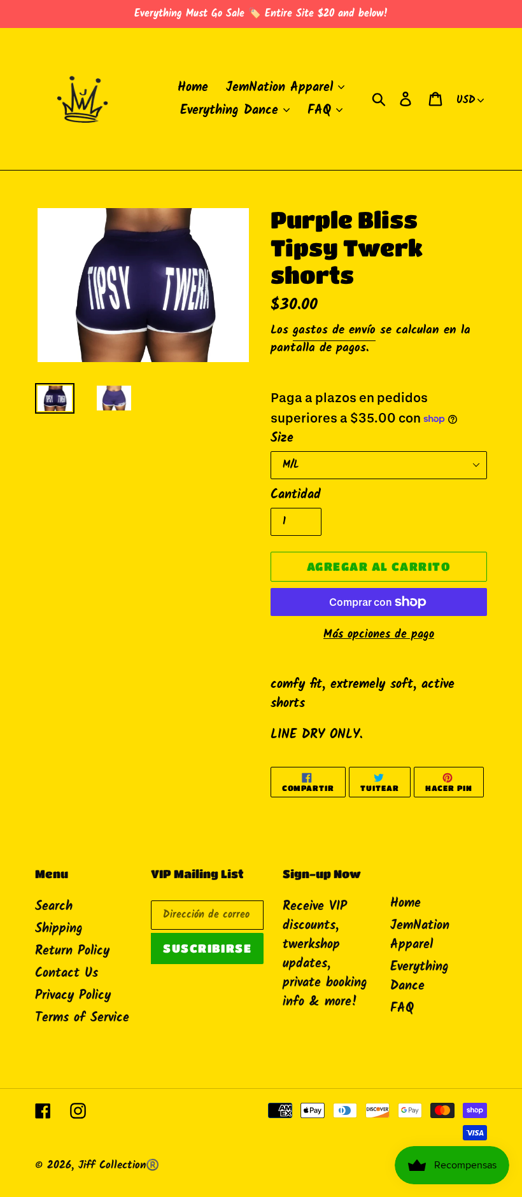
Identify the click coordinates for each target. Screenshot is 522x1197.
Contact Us (66, 973)
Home (405, 903)
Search (54, 907)
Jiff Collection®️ (118, 1165)
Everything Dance (419, 977)
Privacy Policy (73, 996)
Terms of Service (82, 1018)
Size (282, 438)
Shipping (59, 929)
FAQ (402, 1008)
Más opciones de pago (378, 634)
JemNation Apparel (419, 935)
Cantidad (296, 495)
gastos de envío (334, 330)
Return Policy (72, 951)
